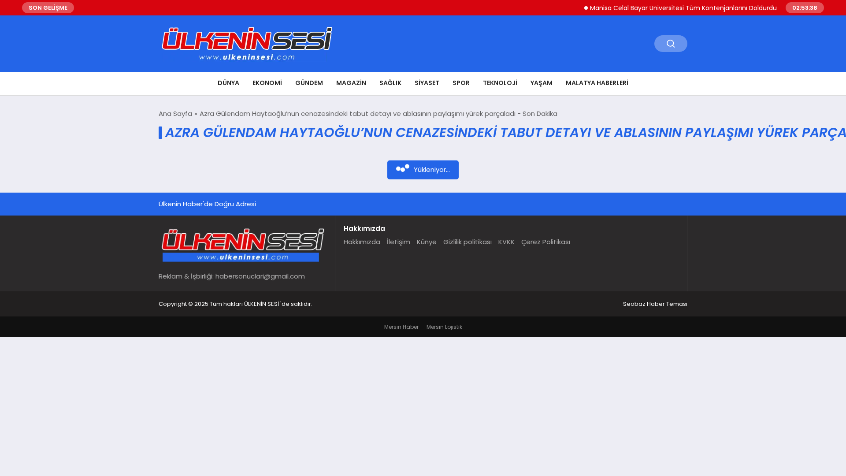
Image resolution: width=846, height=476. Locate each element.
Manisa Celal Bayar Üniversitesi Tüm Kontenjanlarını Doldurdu (676, 8)
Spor (461, 82)
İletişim (398, 241)
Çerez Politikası (545, 241)
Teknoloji (500, 82)
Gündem (309, 82)
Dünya (228, 82)
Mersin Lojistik (444, 327)
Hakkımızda (362, 241)
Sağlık (390, 82)
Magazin (351, 82)
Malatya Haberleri (597, 82)
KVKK (506, 241)
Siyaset (427, 82)
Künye (427, 241)
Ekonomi (267, 82)
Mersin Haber (401, 327)
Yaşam (542, 82)
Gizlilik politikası (467, 241)
